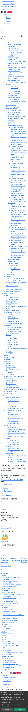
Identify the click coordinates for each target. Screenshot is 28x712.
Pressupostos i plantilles (10, 581)
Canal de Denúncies (9, 677)
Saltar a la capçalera (8, 1)
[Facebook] (5, 12)
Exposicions (6, 628)
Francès (8, 23)
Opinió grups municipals (10, 645)
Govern (5, 575)
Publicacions (7, 495)
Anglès (8, 20)
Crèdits (5, 683)
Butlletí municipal (8, 643)
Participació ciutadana (9, 592)
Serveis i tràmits (5, 605)
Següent (8, 528)
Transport (6, 669)
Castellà (8, 18)
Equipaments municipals (10, 664)
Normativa (6, 588)
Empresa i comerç (8, 660)
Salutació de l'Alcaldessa (10, 619)
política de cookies (16, 704)
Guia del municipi (8, 622)
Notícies (5, 488)
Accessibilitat (7, 681)
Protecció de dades (9, 679)
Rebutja (7, 709)
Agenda (5, 490)
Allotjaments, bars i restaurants (12, 652)
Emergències (7, 658)
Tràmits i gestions (8, 609)
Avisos (5, 493)
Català (8, 16)
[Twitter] (2, 12)
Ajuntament (4, 573)
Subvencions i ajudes (9, 598)
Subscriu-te (4, 541)
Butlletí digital (7, 641)
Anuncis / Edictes (8, 583)
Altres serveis (7, 654)
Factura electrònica (9, 611)
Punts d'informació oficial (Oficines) (13, 615)
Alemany (8, 22)
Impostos (6, 613)
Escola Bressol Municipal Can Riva (5, 562)
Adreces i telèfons (6, 651)
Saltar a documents (8, 5)
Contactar (4, 10)
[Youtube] (8, 12)
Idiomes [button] (5, 14)
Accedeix (3, 509)
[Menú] (1, 39)
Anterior (3, 528)
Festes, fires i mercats (9, 630)
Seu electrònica (7, 590)
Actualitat (4, 632)
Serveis (5, 607)
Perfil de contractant (9, 586)
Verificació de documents (10, 603)
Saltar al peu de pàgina (9, 6)
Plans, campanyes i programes (12, 585)
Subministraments (8, 668)
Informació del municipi (10, 620)
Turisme (5, 624)
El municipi (4, 617)
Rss (4, 647)
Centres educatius (8, 656)
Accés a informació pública (11, 602)
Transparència (7, 600)
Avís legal (6, 675)
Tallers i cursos (7, 626)
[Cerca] (21, 36)
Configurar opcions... (6, 706)
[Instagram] (10, 12)
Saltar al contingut (7, 3)
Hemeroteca (7, 649)
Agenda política (8, 492)
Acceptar (20, 709)
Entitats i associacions (9, 662)
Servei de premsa (8, 634)
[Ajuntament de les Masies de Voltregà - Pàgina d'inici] (10, 32)
